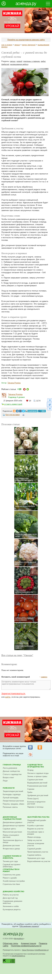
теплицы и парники (31, 61)
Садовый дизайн (34, 849)
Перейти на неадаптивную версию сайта (26, 40)
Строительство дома (11, 875)
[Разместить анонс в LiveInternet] (31, 410)
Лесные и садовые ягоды (38, 773)
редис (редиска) (28, 45)
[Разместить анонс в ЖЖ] (42, 410)
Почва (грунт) (33, 799)
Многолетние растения (12, 832)
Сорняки (30, 789)
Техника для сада (10, 861)
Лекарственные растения (13, 801)
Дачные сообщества (11, 771)
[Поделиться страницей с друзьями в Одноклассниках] (14, 410)
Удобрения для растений (37, 795)
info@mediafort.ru (18, 956)
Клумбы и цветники (35, 826)
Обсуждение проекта (29, 926)
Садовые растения (35, 780)
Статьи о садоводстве (12, 774)
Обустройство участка (38, 817)
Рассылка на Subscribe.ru (30, 754)
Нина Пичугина (28, 950)
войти (7, 697)
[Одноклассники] (40, 747)
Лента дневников (10, 768)
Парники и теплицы (35, 807)
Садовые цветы (9, 829)
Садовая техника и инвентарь (12, 857)
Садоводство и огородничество (35, 766)
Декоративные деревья (12, 822)
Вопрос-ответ (8, 777)
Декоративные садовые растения (12, 818)
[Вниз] (49, 408)
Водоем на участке (35, 829)
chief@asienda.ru (41, 950)
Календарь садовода (12, 794)
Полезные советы (10, 807)
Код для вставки (13, 415)
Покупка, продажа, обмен (13, 804)
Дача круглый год (10, 898)
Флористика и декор (11, 849)
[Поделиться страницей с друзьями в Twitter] (23, 410)
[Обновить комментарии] (49, 404)
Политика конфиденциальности (26, 946)
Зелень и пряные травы (37, 776)
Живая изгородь (34, 837)
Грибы (29, 792)
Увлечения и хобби (11, 906)
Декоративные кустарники (14, 826)
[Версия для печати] (23, 415)
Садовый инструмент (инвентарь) (12, 865)
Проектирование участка (37, 852)
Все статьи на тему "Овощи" (17, 655)
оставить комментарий (13, 404)
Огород (30, 770)
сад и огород (6, 45)
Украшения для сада (36, 858)
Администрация (28, 943)
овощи (17, 45)
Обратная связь (10, 943)
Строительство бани (11, 884)
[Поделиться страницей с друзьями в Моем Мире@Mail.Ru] (20, 410)
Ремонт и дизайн (10, 878)
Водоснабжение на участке (38, 861)
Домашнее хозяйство (13, 892)
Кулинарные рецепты (12, 909)
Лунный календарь (11, 798)
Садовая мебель (34, 855)
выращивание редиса (19, 64)
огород (19, 61)
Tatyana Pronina (14, 383)
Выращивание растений (37, 783)
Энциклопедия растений (13, 791)
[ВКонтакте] (30, 747)
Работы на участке (11, 895)
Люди (5, 781)
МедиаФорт (18, 939)
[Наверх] (49, 400)
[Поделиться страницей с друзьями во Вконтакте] (17, 410)
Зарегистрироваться (13, 693)
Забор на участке (34, 840)
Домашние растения (11, 845)
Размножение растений (37, 786)
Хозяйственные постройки (14, 881)
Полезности (9, 788)
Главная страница (12, 765)
